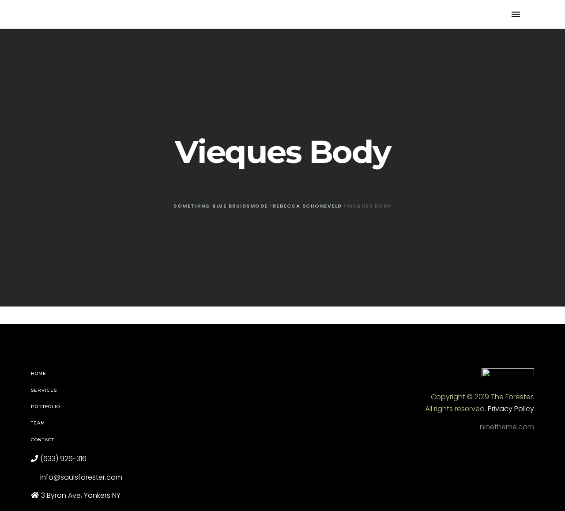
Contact (42, 440)
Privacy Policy (511, 409)
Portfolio (45, 406)
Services (44, 390)
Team (38, 423)
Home (38, 373)
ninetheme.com (507, 427)
